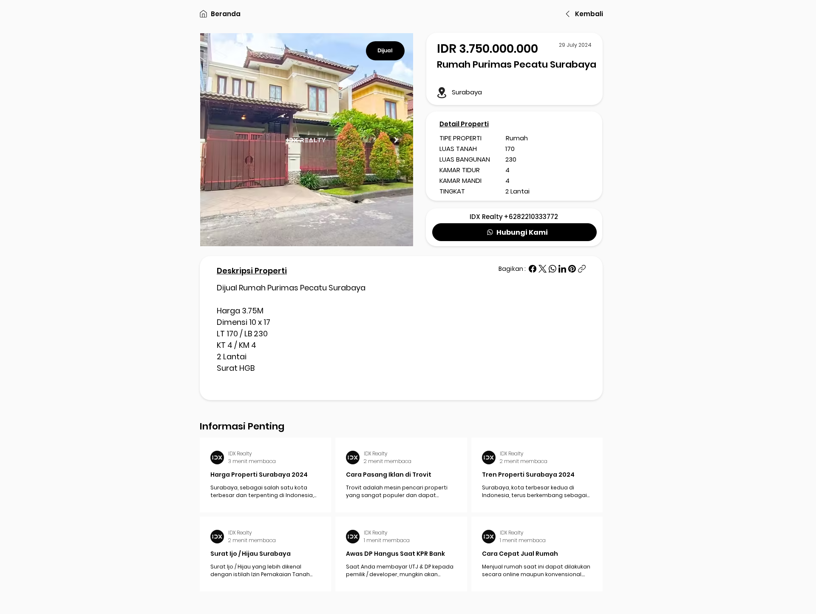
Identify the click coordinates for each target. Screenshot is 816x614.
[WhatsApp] (552, 269)
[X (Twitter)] (542, 269)
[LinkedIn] (562, 269)
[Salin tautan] (582, 269)
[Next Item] (395, 139)
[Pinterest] (572, 269)
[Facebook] (532, 269)
